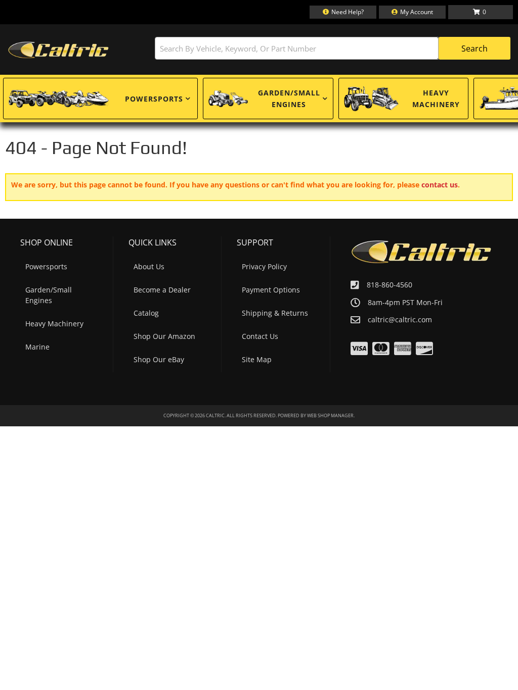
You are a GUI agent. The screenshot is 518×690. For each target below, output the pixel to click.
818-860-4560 (389, 284)
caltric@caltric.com (400, 319)
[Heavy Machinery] (371, 98)
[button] (332, 48)
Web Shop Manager (330, 415)
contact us (439, 184)
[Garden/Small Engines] (228, 99)
